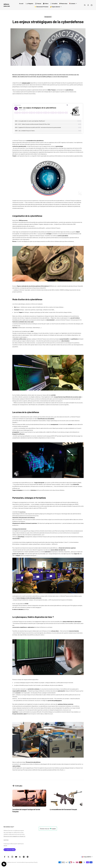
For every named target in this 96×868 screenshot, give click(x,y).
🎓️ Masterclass (63, 3)
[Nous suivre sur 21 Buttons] (28, 857)
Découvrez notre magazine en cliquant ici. (14, 836)
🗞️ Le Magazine (29, 3)
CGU (7, 840)
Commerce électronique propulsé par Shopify (27, 862)
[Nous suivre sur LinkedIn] (20, 857)
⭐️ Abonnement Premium (41, 6)
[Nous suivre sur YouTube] (16, 857)
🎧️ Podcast (38, 3)
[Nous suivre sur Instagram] (12, 857)
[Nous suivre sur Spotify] (24, 857)
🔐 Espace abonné (55, 6)
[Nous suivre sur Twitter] (8, 857)
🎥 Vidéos (45, 3)
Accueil (21, 3)
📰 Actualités (53, 3)
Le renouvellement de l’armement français (63, 809)
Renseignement (48, 16)
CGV (5, 840)
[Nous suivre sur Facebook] (5, 857)
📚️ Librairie (72, 3)
